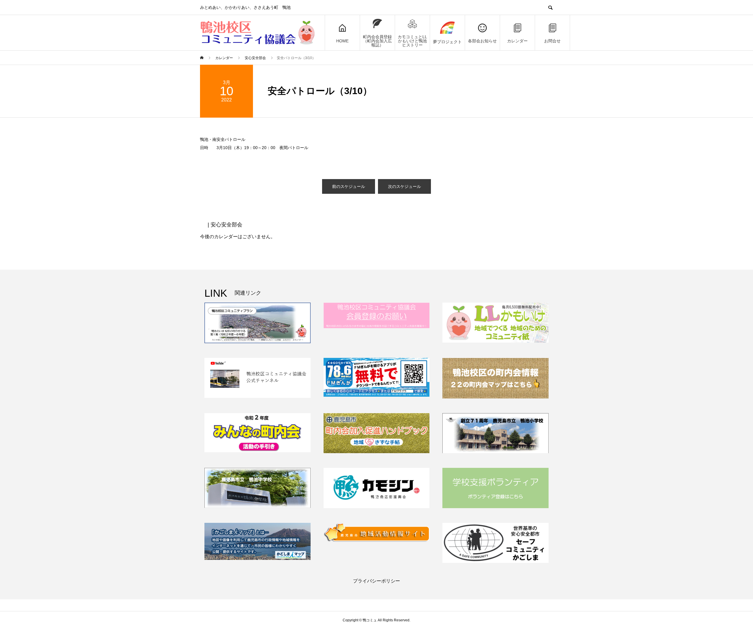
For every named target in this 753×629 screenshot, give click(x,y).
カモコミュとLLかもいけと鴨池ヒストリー (412, 40)
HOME (342, 41)
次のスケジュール (404, 186)
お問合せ (552, 41)
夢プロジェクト (447, 41)
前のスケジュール (348, 186)
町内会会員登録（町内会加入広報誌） (377, 40)
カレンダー (517, 41)
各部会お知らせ (482, 41)
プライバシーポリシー (376, 580)
